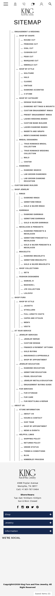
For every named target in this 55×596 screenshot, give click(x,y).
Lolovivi (28, 293)
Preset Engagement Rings (38, 115)
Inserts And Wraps (34, 131)
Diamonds (24, 166)
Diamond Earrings (33, 214)
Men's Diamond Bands (35, 135)
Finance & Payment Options (38, 347)
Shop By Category (28, 98)
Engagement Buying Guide (37, 385)
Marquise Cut (31, 61)
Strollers (29, 310)
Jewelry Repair (32, 339)
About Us (20, 405)
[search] (50, 4)
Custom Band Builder (35, 123)
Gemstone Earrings (34, 218)
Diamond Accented (34, 90)
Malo (26, 158)
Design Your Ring (33, 102)
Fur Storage (30, 393)
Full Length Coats (34, 314)
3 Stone (28, 94)
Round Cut (29, 40)
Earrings (24, 210)
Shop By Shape (26, 36)
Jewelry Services (28, 335)
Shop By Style (26, 69)
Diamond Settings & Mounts (39, 106)
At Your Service (23, 331)
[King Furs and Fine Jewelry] (27, 12)
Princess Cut (31, 44)
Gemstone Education (35, 372)
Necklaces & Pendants (31, 227)
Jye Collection (32, 289)
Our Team (29, 422)
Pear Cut (28, 57)
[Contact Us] (15, 4)
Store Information (29, 410)
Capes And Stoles (33, 318)
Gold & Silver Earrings (36, 223)
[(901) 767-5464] (24, 4)
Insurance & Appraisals (36, 356)
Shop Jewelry (22, 189)
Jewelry (9, 522)
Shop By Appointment (35, 360)
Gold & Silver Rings (34, 206)
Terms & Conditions (34, 451)
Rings (22, 194)
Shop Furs (20, 297)
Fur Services (26, 389)
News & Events (31, 430)
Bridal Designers (28, 140)
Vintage (28, 86)
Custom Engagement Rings (38, 110)
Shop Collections (28, 268)
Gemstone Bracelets (35, 260)
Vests (27, 326)
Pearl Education (33, 376)
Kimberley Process (34, 459)
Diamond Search (32, 170)
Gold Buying (30, 351)
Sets (26, 272)
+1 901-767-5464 (30, 489)
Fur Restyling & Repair (36, 401)
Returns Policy (32, 443)
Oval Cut (28, 48)
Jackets (28, 306)
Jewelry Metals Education (38, 380)
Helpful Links (26, 434)
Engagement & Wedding (27, 32)
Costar (28, 162)
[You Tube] (27, 507)
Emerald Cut (31, 65)
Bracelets (24, 252)
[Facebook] (18, 507)
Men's (27, 322)
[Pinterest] (37, 507)
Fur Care (28, 397)
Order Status (31, 447)
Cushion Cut (30, 52)
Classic (28, 81)
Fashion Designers (29, 277)
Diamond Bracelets (34, 256)
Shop (7, 514)
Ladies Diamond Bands (36, 127)
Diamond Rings (31, 198)
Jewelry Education (29, 364)
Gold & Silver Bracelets (37, 264)
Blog (26, 455)
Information (11, 531)
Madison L (29, 285)
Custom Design (32, 343)
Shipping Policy (32, 439)
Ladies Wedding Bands (36, 119)
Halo (26, 77)
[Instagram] (22, 507)
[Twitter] (32, 507)
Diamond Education (34, 368)
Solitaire (29, 73)
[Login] (41, 4)
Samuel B (29, 281)
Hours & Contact (33, 418)
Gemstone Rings (32, 202)
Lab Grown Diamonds (35, 174)
